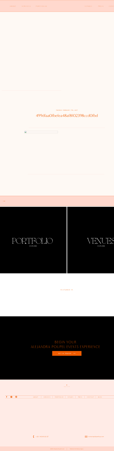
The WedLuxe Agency (78, 448)
